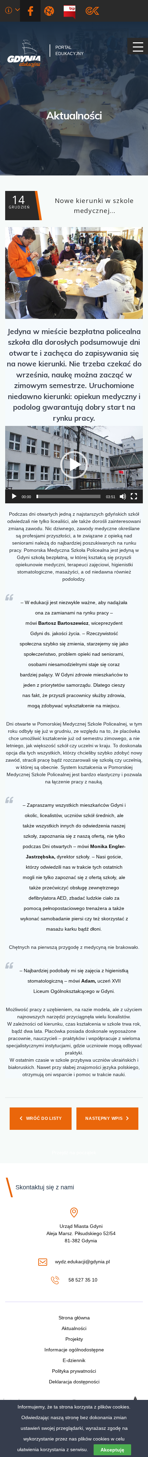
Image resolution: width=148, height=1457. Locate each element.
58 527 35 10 (82, 1280)
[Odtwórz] (14, 496)
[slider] (68, 496)
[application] (74, 464)
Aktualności (74, 115)
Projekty (74, 1339)
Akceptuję (112, 1450)
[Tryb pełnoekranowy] (133, 496)
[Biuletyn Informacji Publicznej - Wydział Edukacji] (72, 11)
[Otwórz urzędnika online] (12, 11)
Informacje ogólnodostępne (74, 1349)
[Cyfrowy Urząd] (50, 11)
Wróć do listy (44, 1118)
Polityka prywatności (74, 1371)
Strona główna (74, 1317)
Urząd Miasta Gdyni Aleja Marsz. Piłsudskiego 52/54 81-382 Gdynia (81, 1233)
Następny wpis (104, 1118)
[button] (74, 465)
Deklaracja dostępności (74, 1381)
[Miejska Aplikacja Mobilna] (92, 11)
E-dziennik (74, 1360)
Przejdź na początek (74, 1152)
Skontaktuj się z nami (44, 1187)
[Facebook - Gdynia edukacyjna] (30, 11)
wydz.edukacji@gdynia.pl (82, 1262)
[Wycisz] (122, 496)
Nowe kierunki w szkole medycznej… (71, 203)
